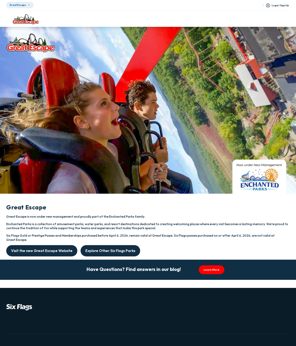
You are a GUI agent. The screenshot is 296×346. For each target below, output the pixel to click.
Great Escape (17, 4)
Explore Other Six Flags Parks (110, 250)
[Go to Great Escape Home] (26, 19)
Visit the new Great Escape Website (41, 250)
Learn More (211, 270)
